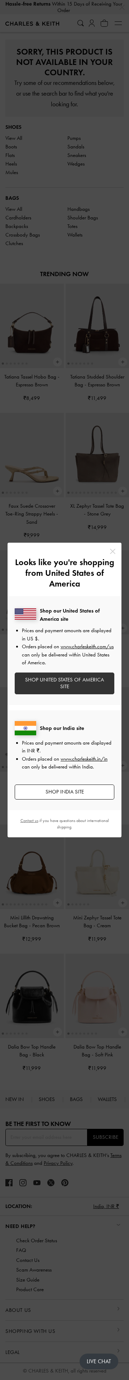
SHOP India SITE (65, 791)
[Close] (113, 551)
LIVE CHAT (99, 1361)
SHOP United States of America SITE (64, 683)
